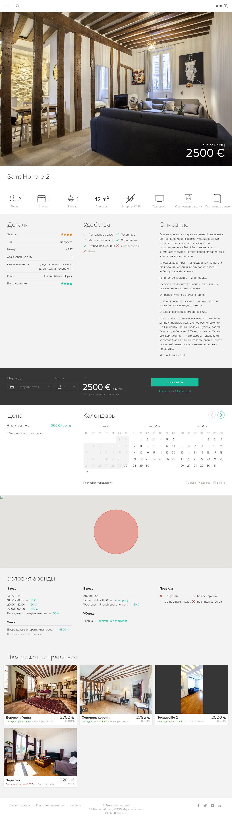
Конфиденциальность (50, 805)
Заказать (175, 382)
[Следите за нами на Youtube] (212, 805)
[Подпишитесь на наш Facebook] (198, 805)
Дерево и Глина (18, 717)
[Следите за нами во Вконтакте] (219, 805)
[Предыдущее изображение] (8, 689)
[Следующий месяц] (221, 415)
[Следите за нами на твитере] (205, 805)
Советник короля (96, 717)
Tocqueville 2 (168, 717)
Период (14, 378)
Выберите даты (27, 387)
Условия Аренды (20, 805)
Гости (59, 378)
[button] (225, 89)
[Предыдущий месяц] (212, 415)
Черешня (13, 780)
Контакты (75, 805)
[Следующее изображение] (72, 689)
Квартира (29, 721)
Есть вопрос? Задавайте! (175, 391)
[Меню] (6, 6)
